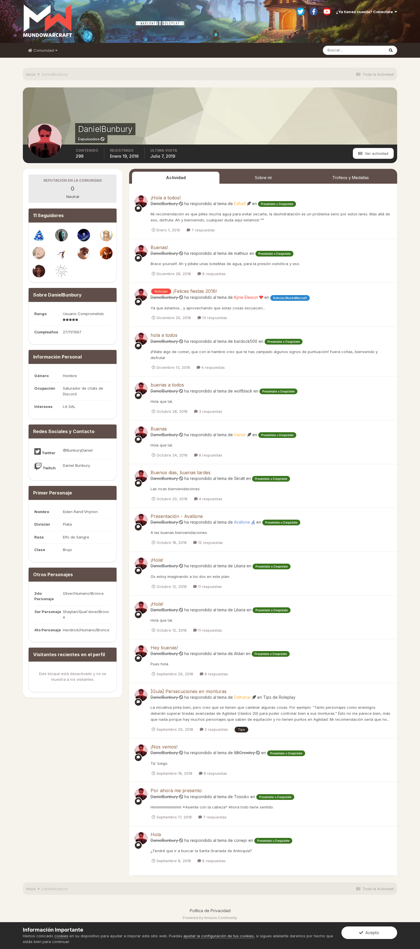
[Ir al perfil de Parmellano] (61, 235)
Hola (156, 834)
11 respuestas (209, 586)
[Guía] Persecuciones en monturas (189, 691)
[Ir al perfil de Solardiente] (61, 271)
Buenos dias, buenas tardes (181, 472)
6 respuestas (213, 860)
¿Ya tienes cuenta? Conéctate (365, 11)
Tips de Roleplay (279, 697)
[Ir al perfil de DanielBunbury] (141, 201)
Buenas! (159, 247)
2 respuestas (215, 729)
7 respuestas (202, 230)
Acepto (371, 932)
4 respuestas (212, 367)
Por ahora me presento (176, 790)
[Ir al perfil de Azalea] (39, 271)
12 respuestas (210, 542)
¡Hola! (157, 560)
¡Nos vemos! (164, 747)
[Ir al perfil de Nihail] (61, 253)
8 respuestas (213, 273)
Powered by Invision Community (210, 918)
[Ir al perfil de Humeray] (106, 253)
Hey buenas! (164, 647)
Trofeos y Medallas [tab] (350, 177)
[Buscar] (390, 50)
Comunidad (43, 50)
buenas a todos (167, 385)
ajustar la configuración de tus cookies (218, 936)
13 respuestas (214, 317)
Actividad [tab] (176, 177)
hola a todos (164, 335)
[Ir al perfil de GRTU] (106, 235)
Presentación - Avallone (177, 516)
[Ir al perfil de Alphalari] (83, 235)
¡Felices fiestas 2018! (195, 291)
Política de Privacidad (210, 910)
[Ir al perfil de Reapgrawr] (83, 253)
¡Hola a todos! (166, 198)
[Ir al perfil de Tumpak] (39, 235)
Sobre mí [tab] (263, 177)
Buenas (159, 429)
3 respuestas (210, 411)
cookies (61, 936)
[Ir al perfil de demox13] (39, 253)
